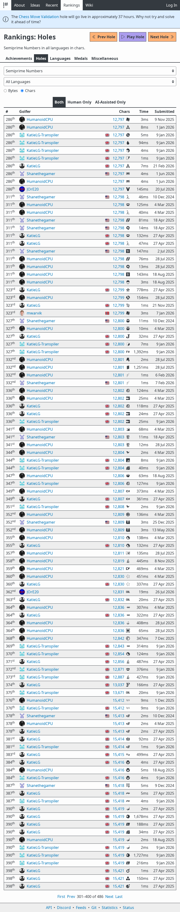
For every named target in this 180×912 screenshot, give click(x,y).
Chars (30, 90)
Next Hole (159, 36)
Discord (64, 907)
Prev (71, 896)
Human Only (79, 102)
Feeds (81, 907)
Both (59, 102)
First (61, 896)
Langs (60, 58)
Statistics (110, 907)
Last (119, 896)
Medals (81, 58)
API (49, 907)
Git (94, 907)
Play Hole (135, 36)
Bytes (13, 90)
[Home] (5, 5)
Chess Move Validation (39, 16)
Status (128, 907)
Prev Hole (106, 36)
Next (109, 896)
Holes (41, 58)
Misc (104, 58)
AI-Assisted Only (110, 102)
